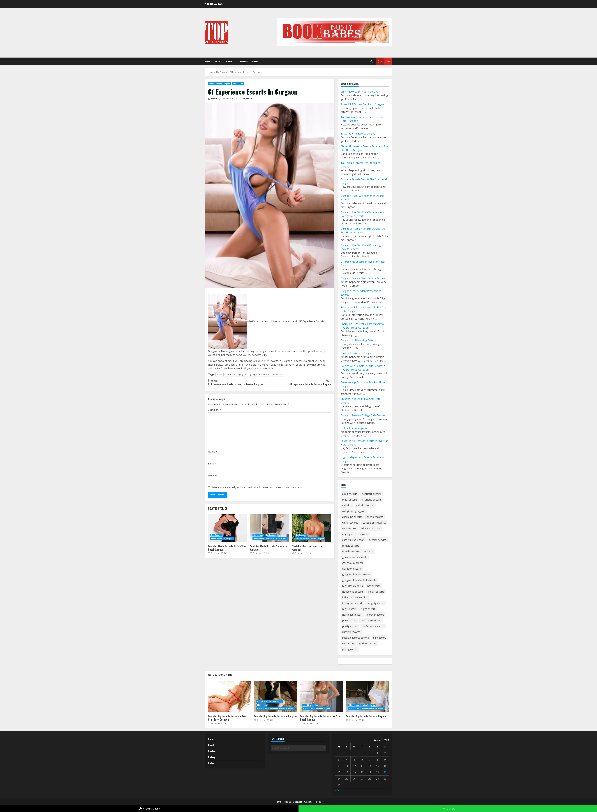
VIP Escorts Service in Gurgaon (316, 709)
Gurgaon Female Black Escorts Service (363, 278)
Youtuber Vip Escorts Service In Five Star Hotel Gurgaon (229, 696)
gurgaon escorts (352, 568)
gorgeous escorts (352, 563)
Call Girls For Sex (310, 705)
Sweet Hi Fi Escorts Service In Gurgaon (363, 104)
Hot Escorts (238, 84)
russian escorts (351, 632)
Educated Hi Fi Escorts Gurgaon (359, 133)
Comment (214, 409)
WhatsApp (449, 808)
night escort (349, 609)
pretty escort (349, 626)
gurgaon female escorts (356, 574)
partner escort (375, 614)
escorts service (377, 540)
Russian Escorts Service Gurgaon (310, 539)
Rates (255, 61)
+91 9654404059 (150, 808)
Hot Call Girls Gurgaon (354, 428)
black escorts (349, 499)
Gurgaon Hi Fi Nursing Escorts (358, 340)
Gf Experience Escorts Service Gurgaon (310, 382)
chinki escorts (350, 522)
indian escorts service (354, 597)
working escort (367, 643)
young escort (350, 649)
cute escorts (349, 528)
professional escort (373, 626)
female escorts (350, 545)
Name (212, 451)
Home (207, 61)
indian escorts (376, 591)
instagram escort (352, 603)
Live (388, 61)
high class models (352, 586)
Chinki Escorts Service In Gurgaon (360, 91)
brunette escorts (372, 499)
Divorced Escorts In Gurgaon (357, 353)
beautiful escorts (372, 494)
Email (212, 463)
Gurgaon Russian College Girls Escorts (363, 415)
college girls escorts (374, 522)
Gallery (244, 61)
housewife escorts (352, 591)
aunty (219, 374)
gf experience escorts (260, 374)
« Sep (338, 790)
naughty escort (375, 603)
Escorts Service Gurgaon (219, 84)
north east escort (352, 614)
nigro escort (368, 609)
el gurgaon (348, 534)
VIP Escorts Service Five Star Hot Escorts (366, 709)
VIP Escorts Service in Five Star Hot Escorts (275, 709)
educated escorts (371, 528)
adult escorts (349, 494)
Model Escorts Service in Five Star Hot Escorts (273, 539)
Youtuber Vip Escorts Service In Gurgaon (275, 696)
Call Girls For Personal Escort (269, 701)
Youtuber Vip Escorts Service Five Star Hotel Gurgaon (321, 696)
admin (213, 98)
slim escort (379, 637)
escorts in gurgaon (353, 540)
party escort (349, 620)
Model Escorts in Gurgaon (222, 539)
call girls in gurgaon (353, 511)
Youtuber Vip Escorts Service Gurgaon (367, 696)
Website (213, 475)
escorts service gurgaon (235, 374)
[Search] (371, 61)
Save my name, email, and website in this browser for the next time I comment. (256, 487)
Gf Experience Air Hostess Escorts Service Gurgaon (235, 382)
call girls (347, 505)
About (218, 61)
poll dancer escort (371, 620)
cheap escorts (375, 517)
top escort (348, 643)
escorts (364, 534)
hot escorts (278, 374)
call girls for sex (365, 505)
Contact (230, 61)
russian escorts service (355, 637)
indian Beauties (368, 705)
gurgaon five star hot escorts (359, 580)
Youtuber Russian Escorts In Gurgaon (311, 528)
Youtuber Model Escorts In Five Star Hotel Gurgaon (227, 528)
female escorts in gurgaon (357, 551)
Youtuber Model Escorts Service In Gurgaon (269, 528)
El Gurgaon (258, 535)
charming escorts (352, 517)
